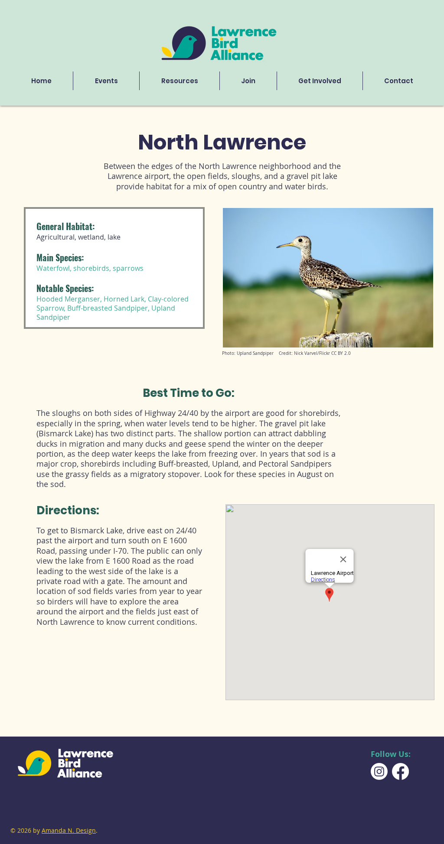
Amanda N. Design (69, 830)
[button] (179, 80)
